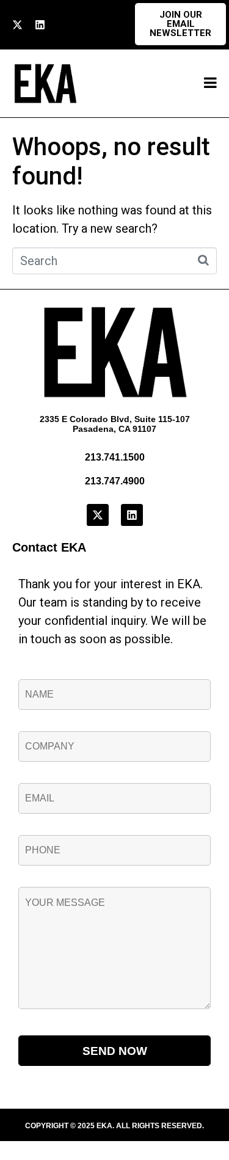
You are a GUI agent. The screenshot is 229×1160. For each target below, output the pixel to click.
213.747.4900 (115, 481)
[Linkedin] (40, 25)
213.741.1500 (115, 457)
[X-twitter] (17, 25)
